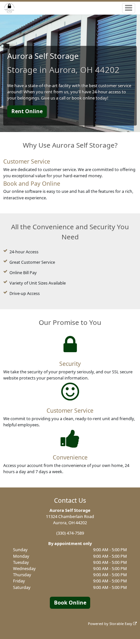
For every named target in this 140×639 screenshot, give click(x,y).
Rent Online (27, 111)
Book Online (70, 602)
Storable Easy (121, 623)
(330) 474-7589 (70, 533)
